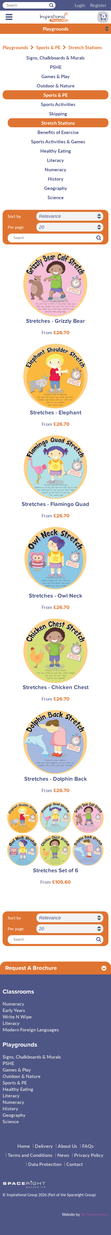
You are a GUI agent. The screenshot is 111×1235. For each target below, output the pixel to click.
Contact (74, 1164)
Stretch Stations (85, 47)
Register (98, 5)
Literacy (55, 160)
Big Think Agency (94, 1214)
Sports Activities (58, 104)
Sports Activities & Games (58, 141)
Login (80, 5)
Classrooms (18, 991)
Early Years (14, 1010)
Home (23, 1146)
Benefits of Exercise (58, 132)
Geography (55, 188)
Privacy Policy (89, 1155)
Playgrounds (15, 47)
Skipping (58, 113)
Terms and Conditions (30, 1155)
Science (55, 197)
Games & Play (55, 76)
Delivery (44, 1146)
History (56, 178)
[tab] (55, 968)
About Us (67, 1146)
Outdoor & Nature (56, 85)
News (63, 1155)
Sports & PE (48, 47)
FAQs (88, 1146)
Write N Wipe (17, 1016)
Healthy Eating (55, 150)
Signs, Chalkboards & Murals (55, 57)
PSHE (55, 67)
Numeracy (55, 169)
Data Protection (44, 1164)
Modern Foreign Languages (31, 1029)
